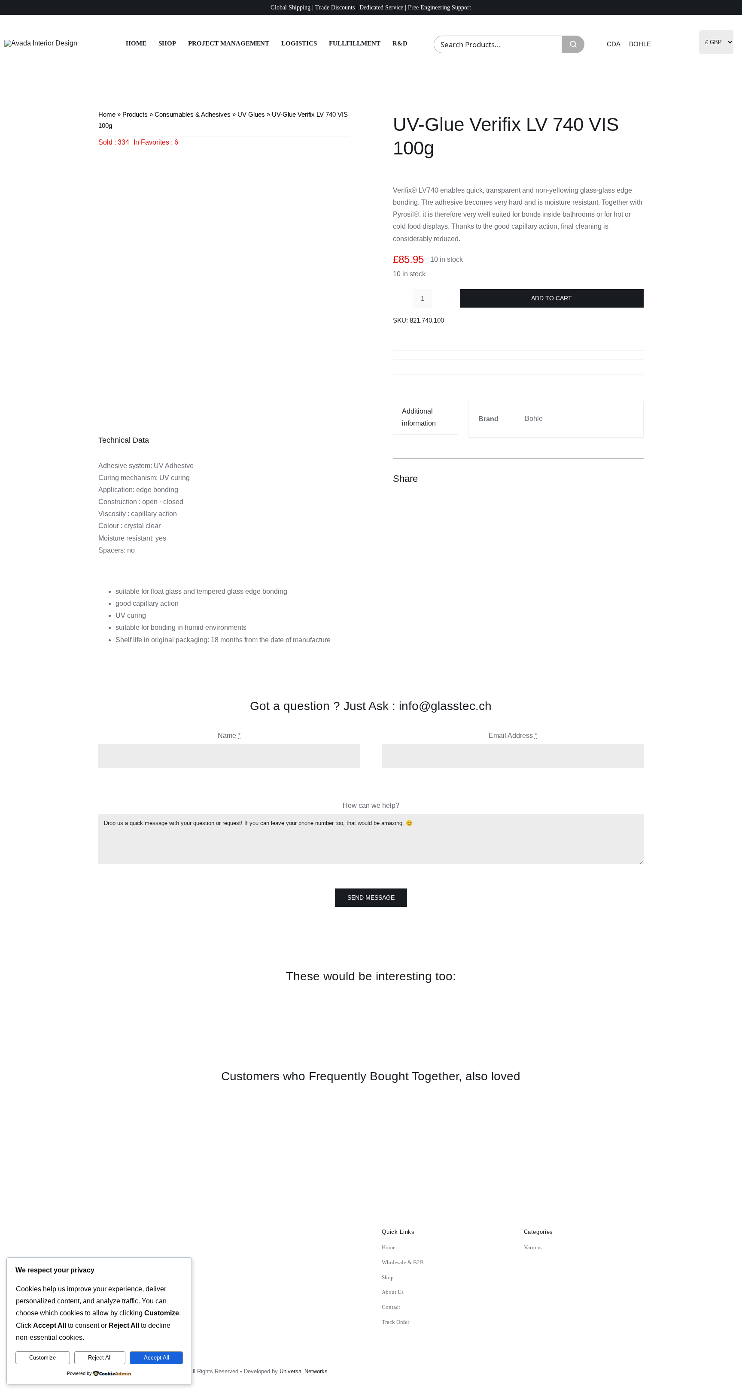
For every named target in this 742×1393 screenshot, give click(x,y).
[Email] (636, 478)
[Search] (573, 44)
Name (229, 735)
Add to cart (551, 298)
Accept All (156, 1357)
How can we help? (371, 805)
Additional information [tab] (419, 417)
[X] (605, 478)
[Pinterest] (620, 478)
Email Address (513, 735)
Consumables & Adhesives (193, 114)
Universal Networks (304, 1371)
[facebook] (598, 1368)
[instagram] (579, 1368)
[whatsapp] (636, 1368)
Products (135, 114)
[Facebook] (589, 478)
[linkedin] (617, 1368)
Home (107, 114)
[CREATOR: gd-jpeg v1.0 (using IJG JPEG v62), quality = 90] (223, 273)
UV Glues (251, 114)
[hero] (40, 43)
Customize (42, 1357)
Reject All (100, 1357)
